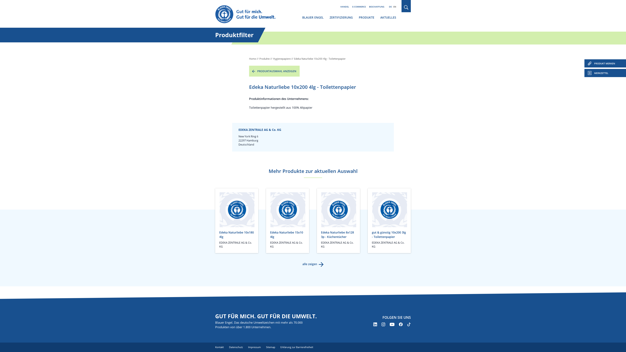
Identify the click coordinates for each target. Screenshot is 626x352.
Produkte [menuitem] (366, 17)
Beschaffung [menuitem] (376, 6)
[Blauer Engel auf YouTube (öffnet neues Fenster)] (392, 324)
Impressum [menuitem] (254, 347)
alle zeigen (309, 264)
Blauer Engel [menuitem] (313, 17)
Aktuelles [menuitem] (388, 17)
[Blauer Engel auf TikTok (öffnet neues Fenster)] (409, 324)
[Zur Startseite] (248, 14)
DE (390, 6)
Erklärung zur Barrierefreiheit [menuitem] (296, 347)
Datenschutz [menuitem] (236, 347)
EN (394, 6)
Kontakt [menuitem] (219, 347)
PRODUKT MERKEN (604, 63)
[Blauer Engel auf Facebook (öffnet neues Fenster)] (401, 324)
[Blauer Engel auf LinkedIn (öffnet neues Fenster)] (375, 324)
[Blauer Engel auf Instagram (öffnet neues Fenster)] (383, 324)
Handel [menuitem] (344, 6)
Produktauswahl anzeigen (276, 71)
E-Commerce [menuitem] (359, 6)
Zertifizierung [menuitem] (341, 17)
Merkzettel (601, 73)
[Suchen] (406, 7)
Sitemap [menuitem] (270, 347)
